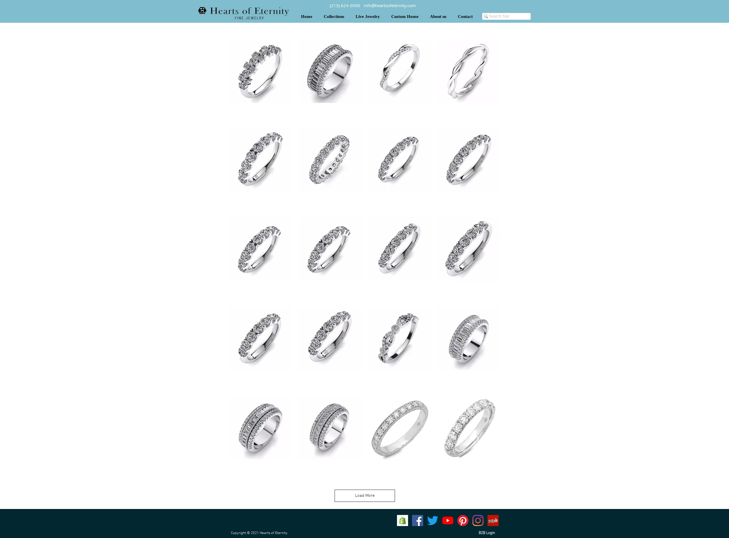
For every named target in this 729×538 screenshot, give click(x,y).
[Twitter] (432, 520)
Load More (365, 495)
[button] (334, 16)
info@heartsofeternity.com (390, 5)
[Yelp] (493, 520)
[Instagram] (478, 520)
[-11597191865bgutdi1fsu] (402, 520)
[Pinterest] (462, 520)
